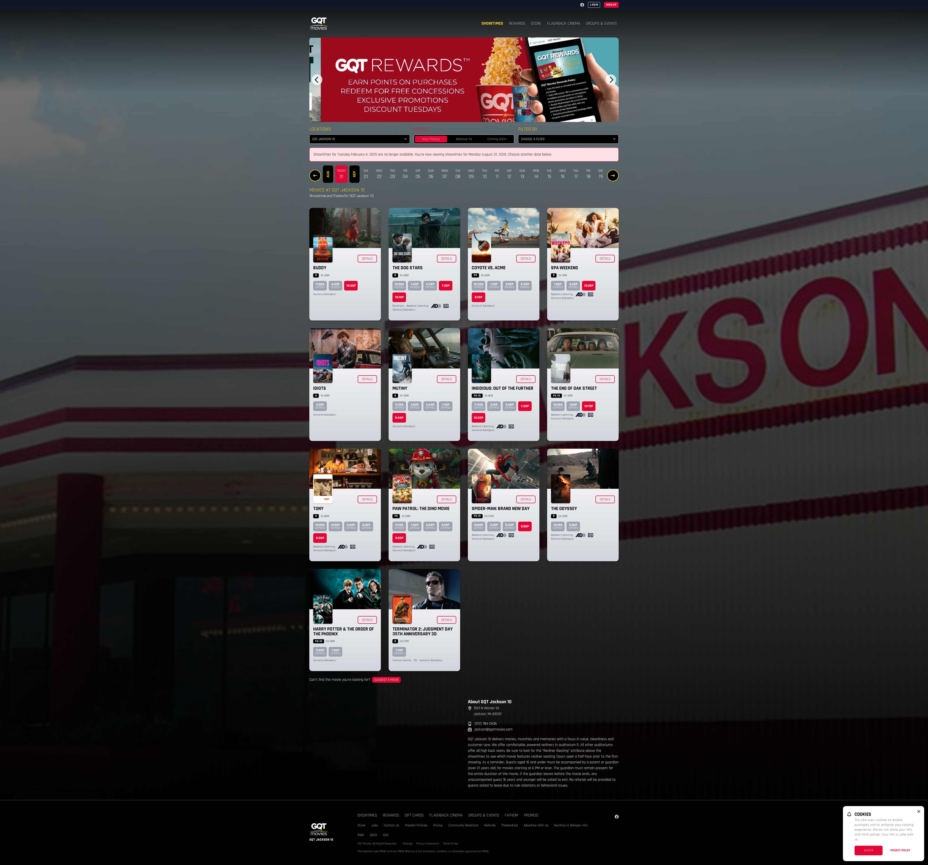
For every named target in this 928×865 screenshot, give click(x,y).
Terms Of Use (450, 843)
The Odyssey (564, 508)
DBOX (373, 835)
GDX (386, 835)
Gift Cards (414, 815)
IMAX (360, 835)
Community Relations (463, 825)
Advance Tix (464, 139)
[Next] (611, 79)
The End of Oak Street (574, 388)
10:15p (588, 406)
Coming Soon (497, 139)
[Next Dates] (613, 175)
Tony (318, 508)
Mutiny (399, 388)
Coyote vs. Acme (489, 268)
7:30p (525, 406)
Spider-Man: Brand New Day (500, 508)
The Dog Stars (407, 268)
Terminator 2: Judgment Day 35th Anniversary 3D (422, 631)
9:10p (478, 297)
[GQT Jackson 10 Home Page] (319, 23)
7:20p (446, 286)
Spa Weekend (564, 268)
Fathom (511, 815)
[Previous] (317, 79)
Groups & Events (601, 23)
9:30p (320, 538)
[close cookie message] (918, 811)
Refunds (490, 825)
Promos (531, 815)
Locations (320, 129)
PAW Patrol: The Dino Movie (421, 508)
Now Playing (431, 139)
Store (536, 23)
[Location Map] (384, 729)
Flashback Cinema (563, 23)
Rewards (517, 23)
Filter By (527, 129)
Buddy (319, 268)
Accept (868, 850)
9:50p (525, 526)
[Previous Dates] (315, 175)
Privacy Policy (900, 850)
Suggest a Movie (386, 680)
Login (594, 5)
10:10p (399, 297)
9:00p (399, 538)
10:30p (478, 418)
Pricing (437, 825)
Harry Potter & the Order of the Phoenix (343, 631)
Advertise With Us (536, 825)
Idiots (319, 388)
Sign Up (611, 5)
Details (367, 258)
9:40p (399, 418)
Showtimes (492, 23)
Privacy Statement (427, 843)
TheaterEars (509, 825)
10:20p (589, 286)
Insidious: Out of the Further (502, 388)
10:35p (351, 286)
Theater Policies (416, 825)
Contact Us (391, 825)
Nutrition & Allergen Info (571, 825)
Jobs (374, 825)
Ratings (407, 843)
